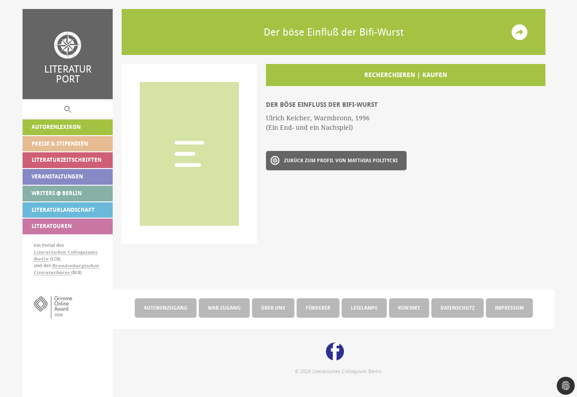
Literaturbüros (52, 272)
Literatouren (52, 226)
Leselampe (364, 307)
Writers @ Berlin (57, 193)
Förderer (318, 307)
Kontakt (409, 307)
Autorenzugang (166, 307)
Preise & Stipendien (60, 143)
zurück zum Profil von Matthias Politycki (341, 160)
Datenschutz (457, 307)
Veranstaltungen (57, 176)
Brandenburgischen (75, 265)
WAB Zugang (224, 307)
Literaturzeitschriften (66, 160)
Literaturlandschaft (63, 210)
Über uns (273, 307)
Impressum (509, 307)
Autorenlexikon (56, 127)
